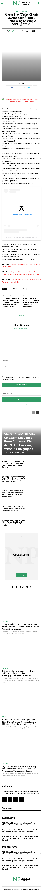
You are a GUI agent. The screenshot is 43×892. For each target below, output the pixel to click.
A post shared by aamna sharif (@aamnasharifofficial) (21, 237)
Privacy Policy (23, 404)
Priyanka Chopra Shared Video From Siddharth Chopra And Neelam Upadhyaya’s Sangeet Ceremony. (13, 464)
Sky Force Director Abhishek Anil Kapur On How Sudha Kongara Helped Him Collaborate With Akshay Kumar (14, 493)
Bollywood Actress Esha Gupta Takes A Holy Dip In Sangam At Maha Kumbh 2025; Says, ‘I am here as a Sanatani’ (13, 479)
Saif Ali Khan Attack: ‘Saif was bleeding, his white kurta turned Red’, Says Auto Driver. (14, 508)
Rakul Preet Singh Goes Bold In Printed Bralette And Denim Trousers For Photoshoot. (31, 302)
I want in (20, 399)
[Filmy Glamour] (21, 317)
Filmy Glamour (14, 31)
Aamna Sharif (12, 289)
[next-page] (37, 412)
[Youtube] (21, 799)
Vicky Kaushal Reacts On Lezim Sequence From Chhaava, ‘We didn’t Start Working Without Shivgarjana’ (19, 441)
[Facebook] (4, 799)
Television (26, 11)
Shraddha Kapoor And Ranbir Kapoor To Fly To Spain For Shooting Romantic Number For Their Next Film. (11, 302)
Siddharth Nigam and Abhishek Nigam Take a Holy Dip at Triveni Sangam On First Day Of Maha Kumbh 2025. (14, 523)
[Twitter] (15, 799)
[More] (35, 87)
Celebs (16, 11)
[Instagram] (10, 799)
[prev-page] (33, 412)
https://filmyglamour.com (21, 328)
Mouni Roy (22, 289)
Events (5, 668)
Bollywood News (8, 621)
